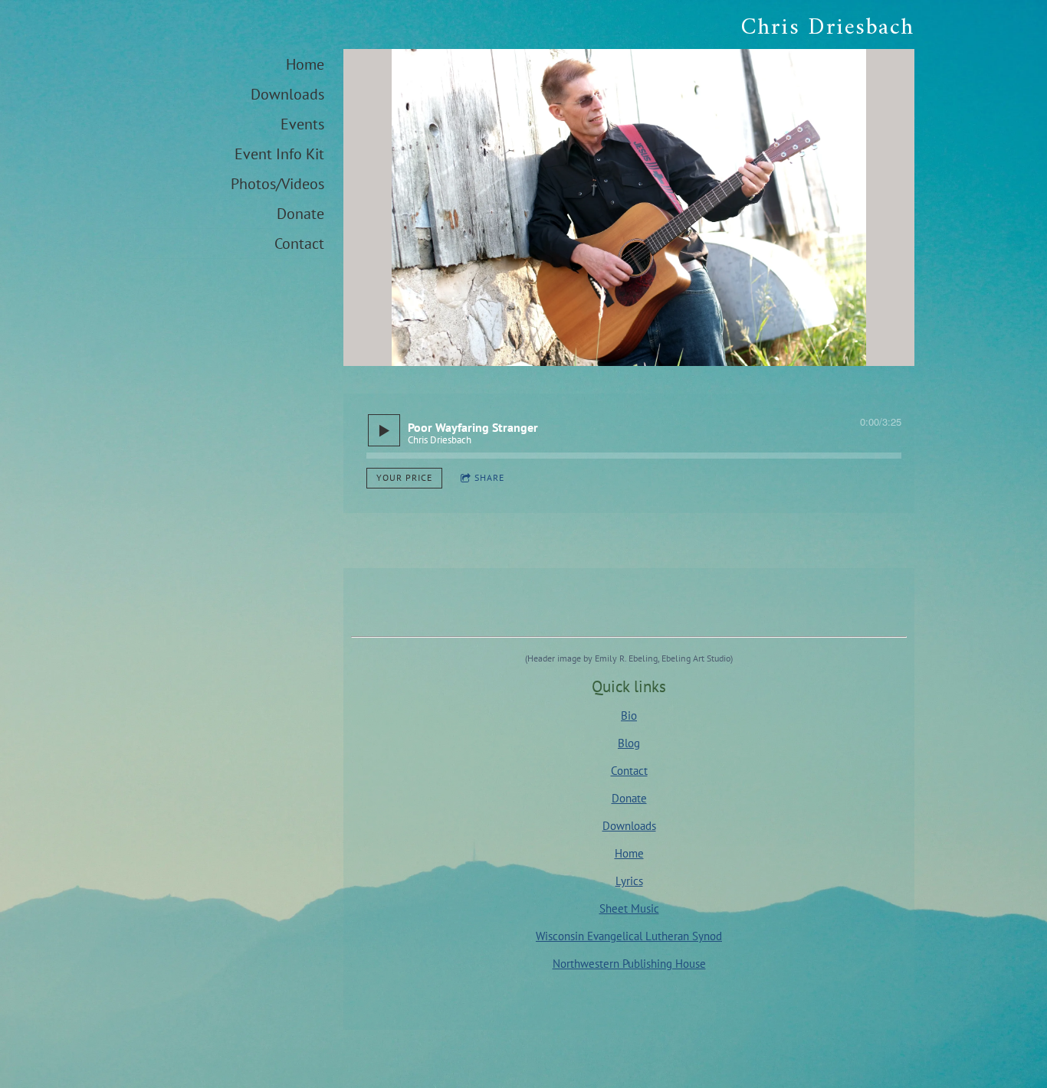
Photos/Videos (277, 184)
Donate (300, 214)
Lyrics (629, 881)
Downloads (287, 94)
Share (489, 477)
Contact (299, 243)
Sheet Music (629, 908)
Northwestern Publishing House (629, 963)
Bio (629, 715)
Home (305, 64)
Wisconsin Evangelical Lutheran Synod (629, 936)
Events (302, 124)
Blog (629, 743)
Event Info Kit (279, 154)
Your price (404, 477)
